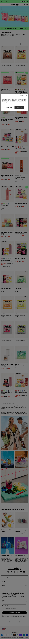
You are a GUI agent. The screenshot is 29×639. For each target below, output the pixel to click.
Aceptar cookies (19, 107)
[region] (14, 102)
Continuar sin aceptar (23, 95)
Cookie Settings (9, 107)
